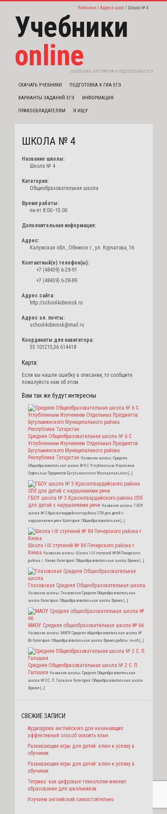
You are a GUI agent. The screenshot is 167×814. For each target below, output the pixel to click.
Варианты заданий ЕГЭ (46, 98)
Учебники (86, 7)
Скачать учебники (40, 85)
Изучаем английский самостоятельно (71, 799)
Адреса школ (112, 7)
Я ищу (80, 111)
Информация (98, 98)
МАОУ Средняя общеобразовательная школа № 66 (86, 625)
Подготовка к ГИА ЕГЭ (95, 85)
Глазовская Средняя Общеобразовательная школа (86, 585)
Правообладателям (41, 111)
